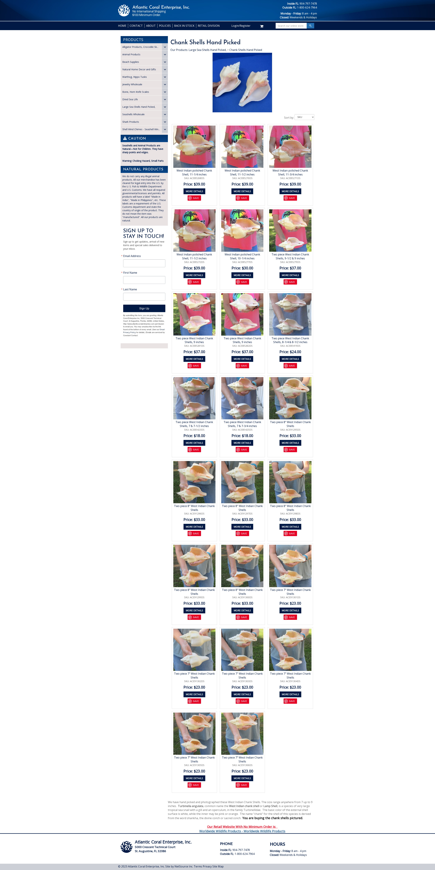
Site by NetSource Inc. (179, 866)
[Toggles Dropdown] (165, 47)
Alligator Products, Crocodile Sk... (140, 47)
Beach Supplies (130, 61)
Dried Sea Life (130, 99)
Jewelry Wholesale (132, 84)
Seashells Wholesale (133, 114)
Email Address (132, 256)
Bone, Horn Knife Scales (135, 91)
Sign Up (144, 308)
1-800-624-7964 (307, 7)
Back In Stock (184, 26)
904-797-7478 (308, 3)
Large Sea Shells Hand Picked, (138, 106)
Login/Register (240, 26)
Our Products (178, 50)
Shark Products (130, 121)
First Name (130, 272)
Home (122, 26)
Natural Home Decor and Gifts (139, 69)
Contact (136, 26)
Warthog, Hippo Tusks (134, 76)
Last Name (130, 289)
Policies (165, 26)
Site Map (218, 866)
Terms (198, 866)
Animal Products (131, 54)
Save (196, 198)
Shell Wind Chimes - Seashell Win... (141, 129)
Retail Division (209, 26)
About (151, 26)
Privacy (207, 866)
